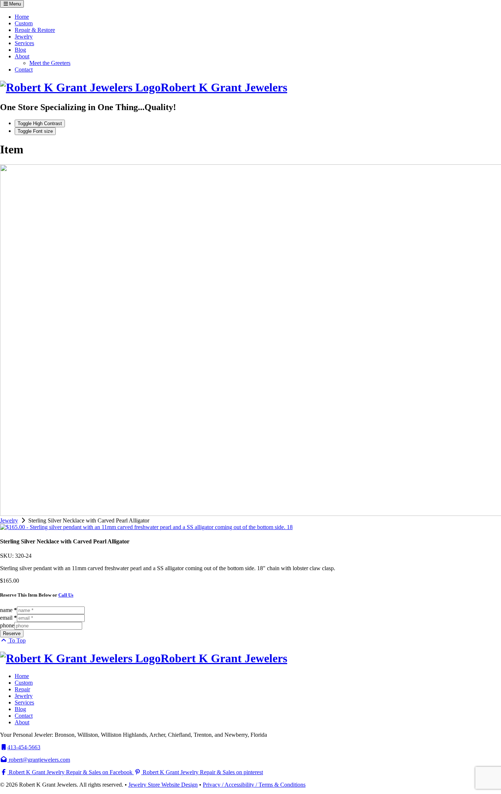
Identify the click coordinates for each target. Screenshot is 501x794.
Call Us (65, 595)
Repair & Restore (35, 30)
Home (22, 17)
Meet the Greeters (49, 63)
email (8, 618)
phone (7, 625)
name (8, 610)
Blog (20, 50)
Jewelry (24, 36)
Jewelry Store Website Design (163, 785)
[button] (12, 4)
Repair (22, 689)
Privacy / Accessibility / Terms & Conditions (254, 785)
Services (24, 43)
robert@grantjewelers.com (38, 760)
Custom (24, 23)
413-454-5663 (23, 747)
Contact (24, 69)
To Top (16, 640)
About (22, 56)
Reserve (12, 633)
